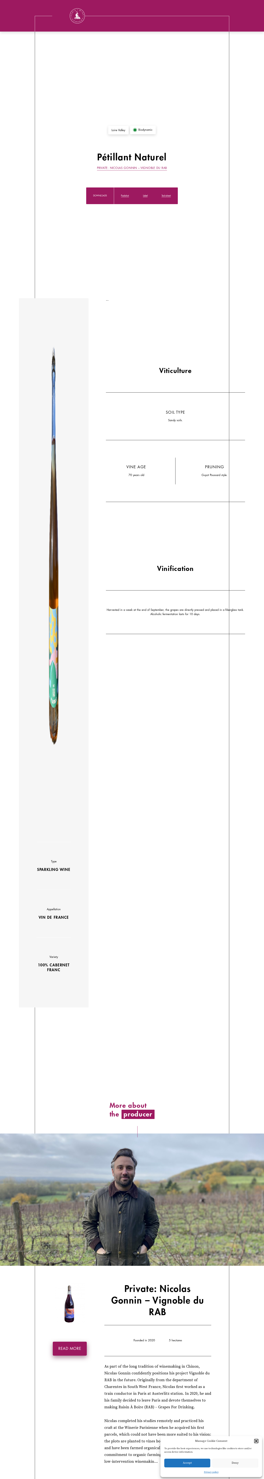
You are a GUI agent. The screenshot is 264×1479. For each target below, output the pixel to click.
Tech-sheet (166, 196)
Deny (235, 1463)
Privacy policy (211, 1472)
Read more (69, 1348)
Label (145, 196)
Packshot (125, 196)
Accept (187, 1463)
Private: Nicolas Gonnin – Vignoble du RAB (132, 168)
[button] (256, 1441)
